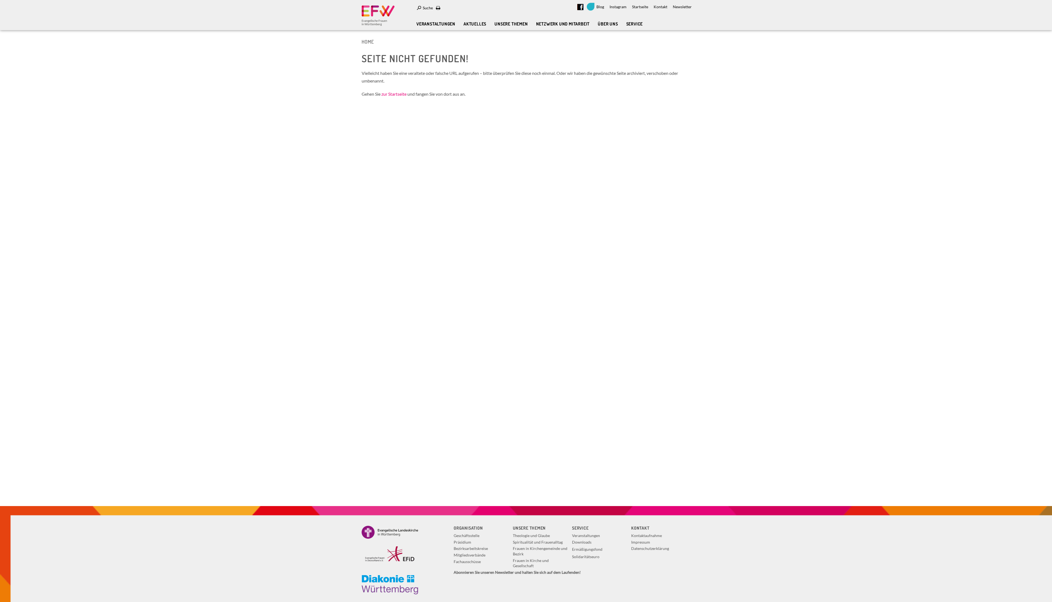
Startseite (640, 6)
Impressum (640, 542)
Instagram (618, 6)
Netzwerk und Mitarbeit (563, 24)
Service (634, 24)
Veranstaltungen (435, 24)
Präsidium (462, 542)
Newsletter (682, 6)
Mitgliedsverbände (469, 555)
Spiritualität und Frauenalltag (538, 542)
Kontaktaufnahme (646, 535)
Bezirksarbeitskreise (471, 548)
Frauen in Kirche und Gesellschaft (531, 563)
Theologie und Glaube (531, 535)
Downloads (581, 542)
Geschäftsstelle (466, 535)
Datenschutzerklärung (650, 548)
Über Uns (608, 24)
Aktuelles (475, 24)
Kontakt (660, 6)
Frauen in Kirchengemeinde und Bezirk (540, 551)
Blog (600, 6)
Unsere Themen (511, 24)
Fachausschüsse (467, 561)
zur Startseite (394, 93)
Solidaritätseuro (585, 556)
